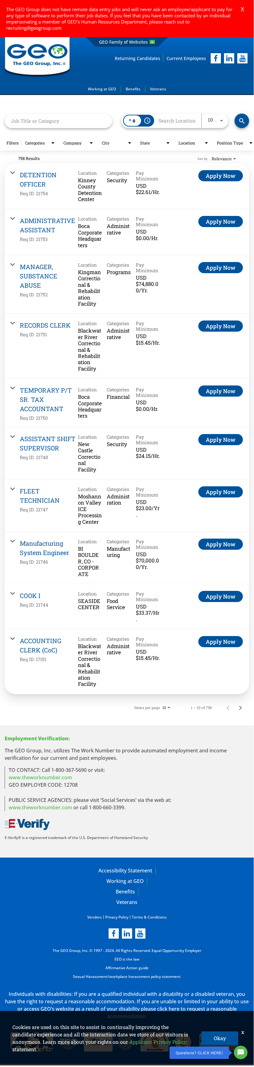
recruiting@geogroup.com (34, 28)
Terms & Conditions (149, 917)
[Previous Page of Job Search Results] (228, 707)
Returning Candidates (137, 58)
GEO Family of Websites (123, 42)
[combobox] (58, 121)
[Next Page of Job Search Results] (240, 707)
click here (168, 1008)
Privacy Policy (116, 917)
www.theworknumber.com (40, 777)
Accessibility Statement (125, 870)
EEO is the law (127, 959)
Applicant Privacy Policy (158, 1042)
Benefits (133, 89)
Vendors (94, 917)
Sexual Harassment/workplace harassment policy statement (127, 976)
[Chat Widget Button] (241, 1052)
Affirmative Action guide (127, 967)
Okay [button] (220, 1038)
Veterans (158, 89)
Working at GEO (102, 89)
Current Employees (186, 58)
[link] (127, 186)
